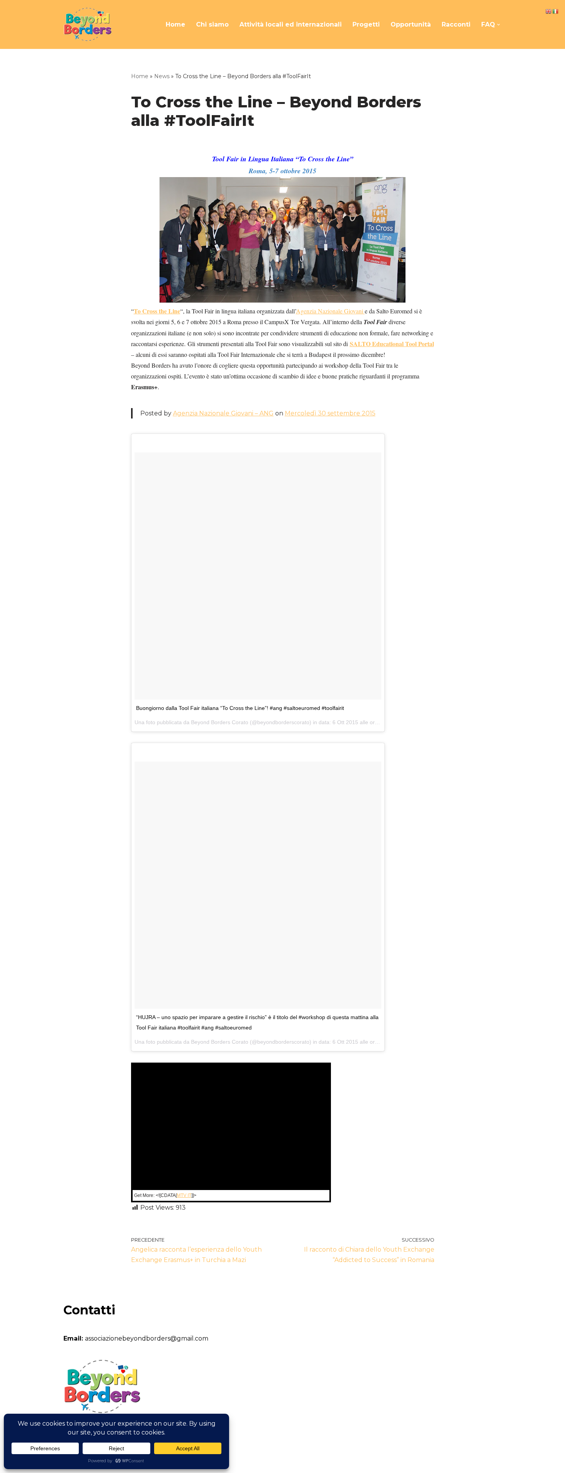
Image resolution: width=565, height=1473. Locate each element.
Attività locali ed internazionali (290, 24)
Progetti (366, 24)
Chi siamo (212, 24)
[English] (548, 11)
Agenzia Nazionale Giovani (330, 311)
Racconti (456, 24)
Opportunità (411, 24)
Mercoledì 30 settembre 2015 (330, 413)
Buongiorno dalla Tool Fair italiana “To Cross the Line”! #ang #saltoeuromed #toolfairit (240, 708)
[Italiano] (555, 11)
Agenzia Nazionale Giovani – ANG (223, 413)
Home (175, 24)
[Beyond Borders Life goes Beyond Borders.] (87, 24)
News (162, 76)
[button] (498, 24)
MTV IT (184, 1195)
